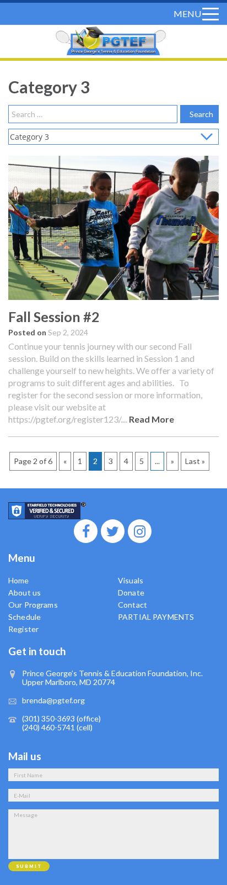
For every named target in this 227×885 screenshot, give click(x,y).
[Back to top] (209, 871)
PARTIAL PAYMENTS (156, 616)
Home (18, 580)
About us (24, 592)
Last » (195, 461)
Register (23, 629)
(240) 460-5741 (48, 727)
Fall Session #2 (54, 316)
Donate (131, 592)
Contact (132, 604)
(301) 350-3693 (48, 718)
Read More (151, 419)
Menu (187, 13)
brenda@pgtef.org (53, 700)
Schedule (24, 616)
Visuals (130, 580)
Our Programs (33, 604)
